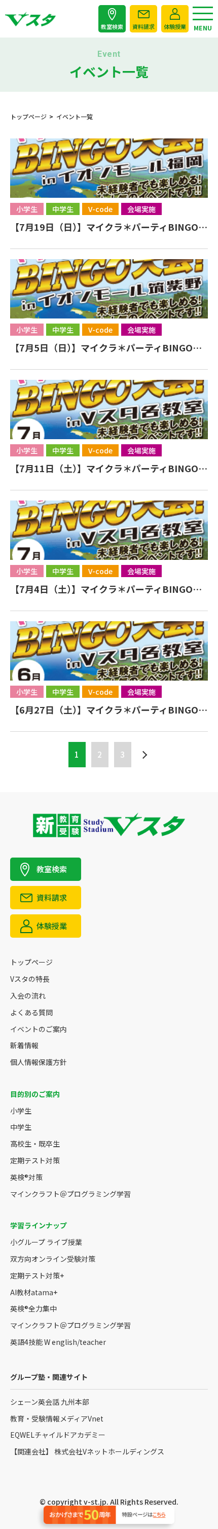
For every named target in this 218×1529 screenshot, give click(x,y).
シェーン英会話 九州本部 (49, 1402)
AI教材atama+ (33, 1292)
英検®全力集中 (33, 1308)
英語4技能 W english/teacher (58, 1342)
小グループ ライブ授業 (46, 1242)
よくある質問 (31, 1012)
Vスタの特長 (30, 979)
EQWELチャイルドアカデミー (57, 1435)
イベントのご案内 (38, 1029)
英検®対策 (26, 1177)
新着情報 (24, 1045)
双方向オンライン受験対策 (52, 1259)
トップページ (31, 962)
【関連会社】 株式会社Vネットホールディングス (87, 1451)
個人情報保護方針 (38, 1062)
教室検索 (112, 26)
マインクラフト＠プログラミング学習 (70, 1194)
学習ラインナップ (38, 1225)
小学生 (20, 1111)
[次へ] (143, 754)
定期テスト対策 (35, 1160)
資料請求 (143, 26)
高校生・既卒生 (35, 1144)
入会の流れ (28, 995)
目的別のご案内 (35, 1094)
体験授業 (175, 26)
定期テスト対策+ (37, 1275)
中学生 (20, 1127)
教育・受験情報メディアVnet (56, 1418)
